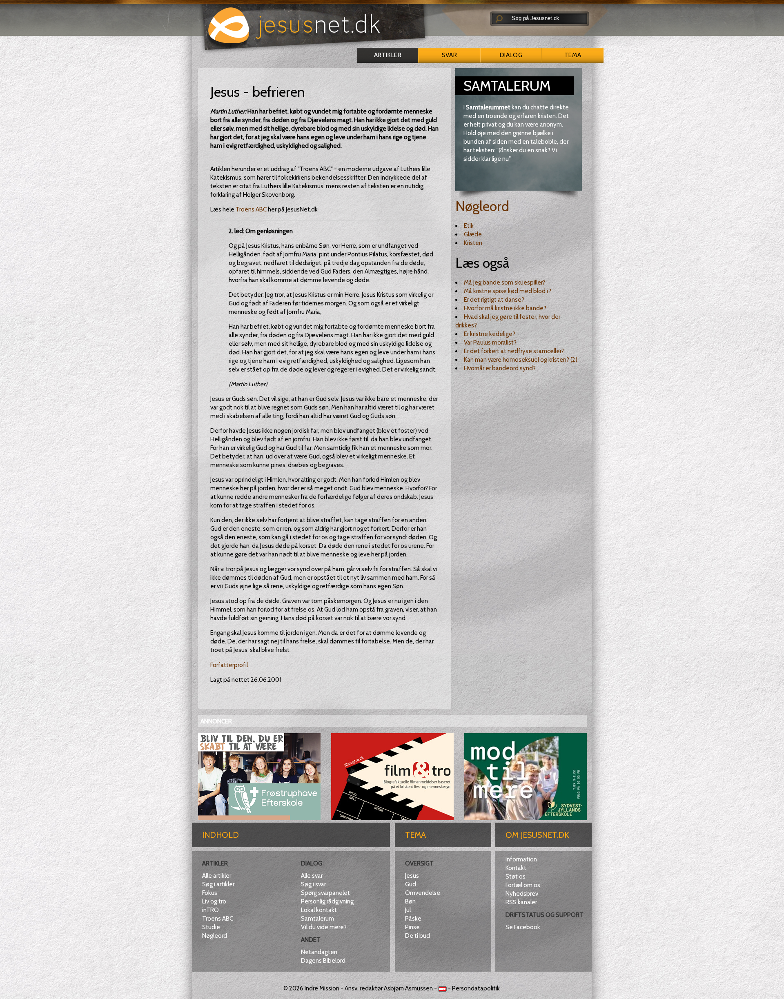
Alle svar (312, 875)
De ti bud (417, 935)
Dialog (511, 55)
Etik (469, 225)
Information (521, 859)
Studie (211, 927)
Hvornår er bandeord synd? (500, 368)
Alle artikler (216, 875)
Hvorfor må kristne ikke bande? (505, 308)
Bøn (410, 901)
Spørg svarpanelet (325, 893)
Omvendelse (422, 893)
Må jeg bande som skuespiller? (504, 282)
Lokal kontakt (319, 910)
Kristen (473, 243)
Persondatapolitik (476, 988)
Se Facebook (523, 927)
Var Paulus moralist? (490, 342)
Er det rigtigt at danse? (494, 299)
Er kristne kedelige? (489, 334)
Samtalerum (317, 918)
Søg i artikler (218, 884)
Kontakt (516, 868)
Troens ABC (251, 209)
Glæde (473, 234)
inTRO (210, 910)
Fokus (209, 893)
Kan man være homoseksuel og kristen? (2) (520, 359)
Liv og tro (214, 901)
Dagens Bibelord (323, 960)
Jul (408, 910)
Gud (410, 884)
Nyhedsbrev (522, 893)
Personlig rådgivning (327, 901)
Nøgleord (482, 206)
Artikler (387, 55)
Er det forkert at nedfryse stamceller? (514, 351)
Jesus (412, 875)
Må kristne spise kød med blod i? (507, 291)
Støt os (516, 876)
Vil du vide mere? (324, 927)
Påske (413, 918)
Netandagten (319, 952)
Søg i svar (313, 884)
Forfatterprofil (229, 665)
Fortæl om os (523, 885)
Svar (449, 55)
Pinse (412, 927)
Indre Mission (322, 988)
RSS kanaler (521, 902)
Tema (572, 55)
